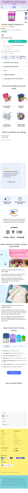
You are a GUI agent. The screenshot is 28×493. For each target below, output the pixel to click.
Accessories (3, 433)
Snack (2, 440)
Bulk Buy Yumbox (17, 444)
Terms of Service (17, 440)
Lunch (2, 437)
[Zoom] (21, 21)
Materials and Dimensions (11, 66)
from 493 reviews (4, 140)
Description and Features (11, 62)
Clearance (3, 442)
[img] (5, 138)
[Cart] (26, 7)
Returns (15, 435)
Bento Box (3, 444)
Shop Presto (14, 372)
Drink (2, 438)
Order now (12, 2)
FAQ (5, 70)
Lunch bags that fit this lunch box (13, 78)
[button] (25, 346)
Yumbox (3, 435)
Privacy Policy (17, 438)
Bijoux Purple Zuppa (2, 35)
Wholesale (16, 442)
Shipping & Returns (9, 74)
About (15, 437)
